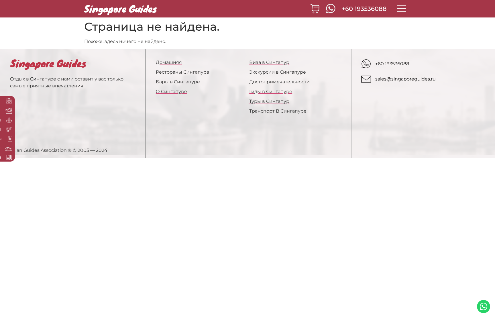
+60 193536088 (364, 8)
